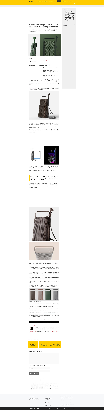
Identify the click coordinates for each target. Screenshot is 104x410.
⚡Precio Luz (69, 5)
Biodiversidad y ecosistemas (34, 399)
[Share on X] (30, 58)
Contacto (53, 331)
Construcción (38, 5)
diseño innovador (32, 184)
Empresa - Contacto (48, 398)
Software (32, 5)
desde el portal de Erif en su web (40, 310)
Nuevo (73, 3)
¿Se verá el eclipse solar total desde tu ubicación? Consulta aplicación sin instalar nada (70, 16)
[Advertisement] (44, 13)
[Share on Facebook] (31, 58)
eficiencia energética (44, 285)
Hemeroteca (31, 401)
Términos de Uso (48, 403)
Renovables (64, 1)
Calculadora (74, 5)
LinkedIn (57, 331)
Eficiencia (59, 1)
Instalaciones (43, 5)
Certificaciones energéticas (33, 398)
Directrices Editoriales (33, 331)
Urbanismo (51, 1)
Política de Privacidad (48, 401)
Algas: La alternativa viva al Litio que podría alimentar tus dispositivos (69, 19)
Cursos (29, 5)
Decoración (46, 1)
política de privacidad (41, 365)
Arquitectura (40, 1)
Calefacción (49, 5)
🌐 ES (72, 1)
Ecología (68, 1)
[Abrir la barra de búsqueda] (71, 3)
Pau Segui (45, 60)
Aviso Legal (47, 402)
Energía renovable (62, 5)
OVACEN (31, 1)
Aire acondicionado (55, 5)
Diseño (55, 1)
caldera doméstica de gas (48, 312)
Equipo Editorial (47, 399)
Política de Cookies (48, 405)
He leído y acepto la (37, 365)
